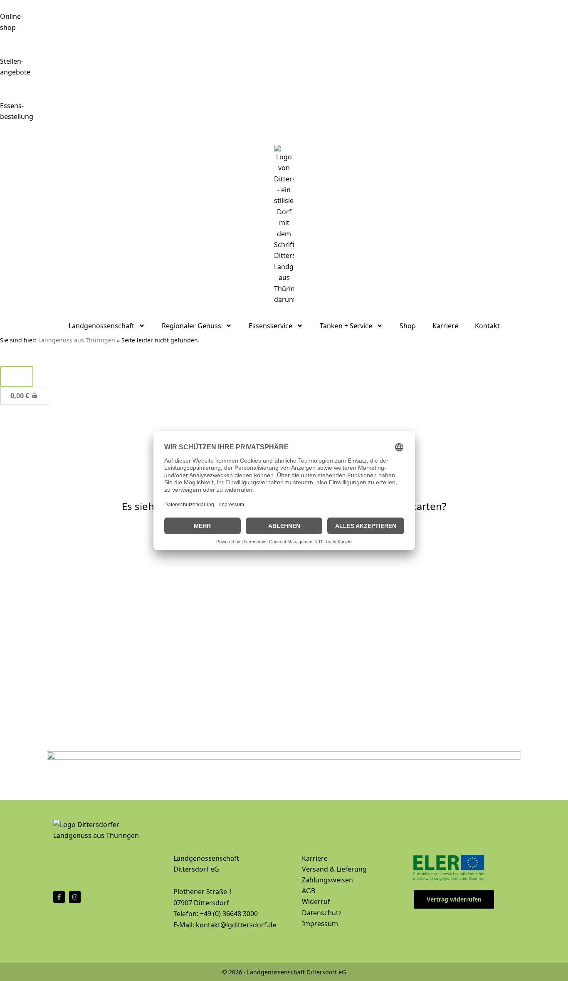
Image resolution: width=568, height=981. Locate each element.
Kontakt (487, 325)
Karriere (445, 325)
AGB (308, 890)
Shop (408, 325)
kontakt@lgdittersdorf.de (236, 924)
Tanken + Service (346, 325)
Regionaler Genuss (191, 325)
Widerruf (316, 901)
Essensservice (270, 325)
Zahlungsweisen (327, 879)
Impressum (320, 923)
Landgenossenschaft (101, 325)
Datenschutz (322, 912)
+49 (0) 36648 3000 (229, 913)
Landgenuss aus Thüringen (76, 340)
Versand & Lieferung (334, 869)
